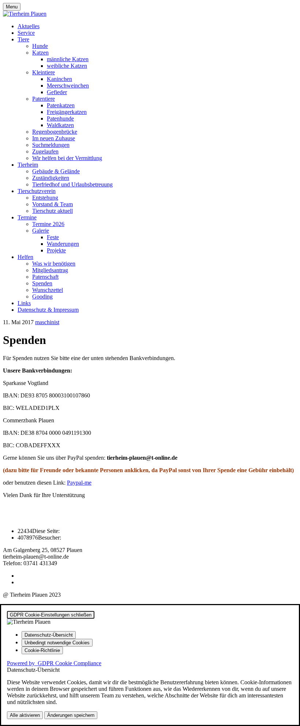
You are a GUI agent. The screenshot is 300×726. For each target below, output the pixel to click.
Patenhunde (60, 118)
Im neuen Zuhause (53, 138)
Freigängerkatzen (67, 112)
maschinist (47, 322)
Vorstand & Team (52, 204)
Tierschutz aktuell (52, 211)
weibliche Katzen (67, 66)
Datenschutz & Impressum (48, 310)
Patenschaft (45, 277)
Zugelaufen (45, 151)
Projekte (56, 250)
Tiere (23, 39)
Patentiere (43, 99)
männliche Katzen (68, 59)
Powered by (54, 663)
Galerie (40, 230)
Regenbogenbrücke (54, 132)
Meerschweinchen (68, 85)
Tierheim (28, 165)
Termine (27, 217)
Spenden (42, 283)
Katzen (40, 52)
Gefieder (57, 92)
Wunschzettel (47, 290)
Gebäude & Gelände (56, 171)
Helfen (25, 257)
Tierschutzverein (37, 191)
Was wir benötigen (53, 263)
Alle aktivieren (25, 715)
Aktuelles (29, 26)
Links (24, 303)
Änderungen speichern (70, 715)
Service (26, 33)
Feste (53, 237)
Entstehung (45, 198)
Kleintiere (43, 72)
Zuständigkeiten (50, 178)
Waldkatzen (60, 125)
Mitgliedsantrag (50, 270)
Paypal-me (79, 482)
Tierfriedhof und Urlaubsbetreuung (72, 184)
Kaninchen (59, 79)
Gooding (42, 296)
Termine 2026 (48, 224)
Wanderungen (63, 244)
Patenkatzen (61, 105)
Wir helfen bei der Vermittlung (67, 158)
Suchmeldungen (51, 145)
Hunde (40, 46)
